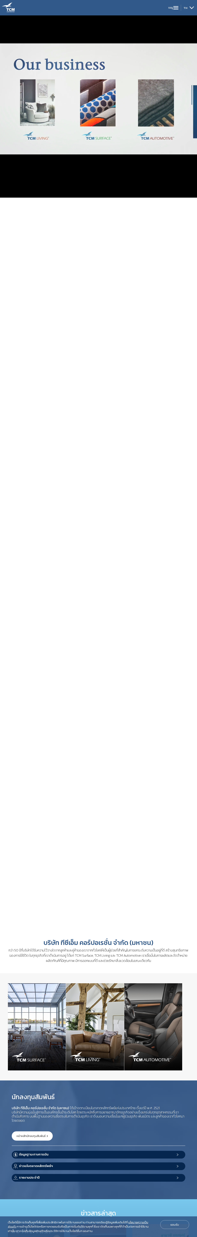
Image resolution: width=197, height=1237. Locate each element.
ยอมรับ (174, 1224)
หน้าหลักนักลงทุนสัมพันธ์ (31, 1136)
